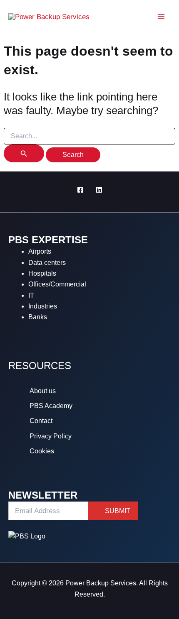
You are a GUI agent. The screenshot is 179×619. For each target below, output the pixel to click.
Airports (39, 251)
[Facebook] (80, 189)
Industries (42, 306)
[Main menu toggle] (161, 16)
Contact (41, 420)
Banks (37, 317)
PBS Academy (51, 405)
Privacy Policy (51, 436)
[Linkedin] (99, 189)
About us (43, 390)
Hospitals (42, 273)
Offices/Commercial (57, 284)
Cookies (42, 451)
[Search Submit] (24, 153)
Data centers (47, 262)
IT (31, 295)
